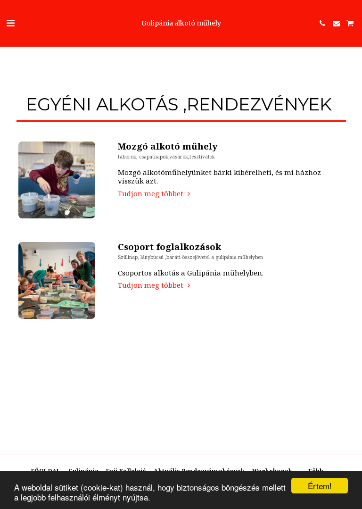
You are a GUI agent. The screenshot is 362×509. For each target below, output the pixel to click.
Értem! (320, 486)
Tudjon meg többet (151, 193)
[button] (10, 23)
